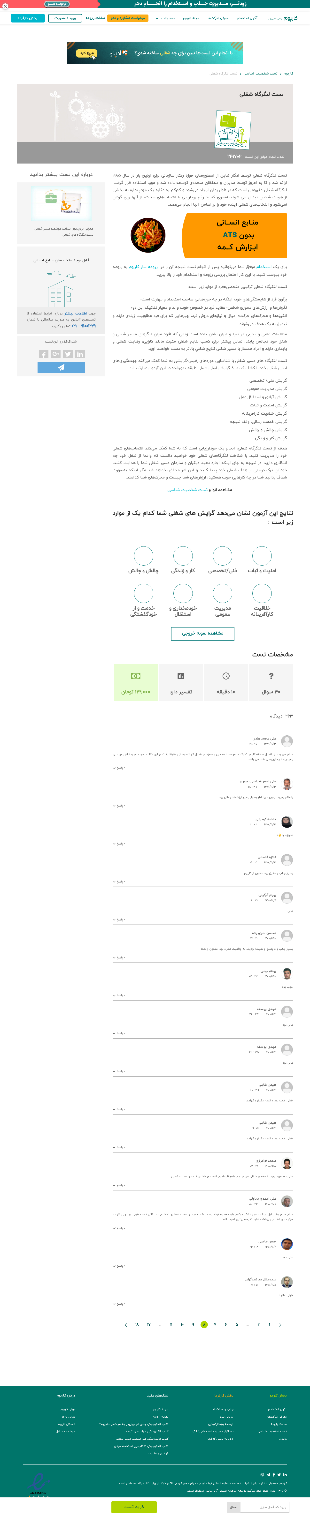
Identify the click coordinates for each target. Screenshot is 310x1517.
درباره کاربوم (68, 1409)
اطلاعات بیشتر (75, 313)
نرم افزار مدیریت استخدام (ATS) (213, 1432)
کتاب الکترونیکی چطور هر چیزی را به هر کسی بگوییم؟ (133, 1424)
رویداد (283, 1439)
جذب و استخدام (223, 1409)
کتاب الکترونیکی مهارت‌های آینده (147, 1432)
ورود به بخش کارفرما (220, 1439)
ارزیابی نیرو (226, 1417)
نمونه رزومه (160, 1417)
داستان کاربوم (66, 1424)
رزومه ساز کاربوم (143, 267)
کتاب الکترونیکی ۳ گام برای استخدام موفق (141, 1446)
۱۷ (149, 1324)
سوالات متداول (65, 1432)
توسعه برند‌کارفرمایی (220, 1424)
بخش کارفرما (27, 18)
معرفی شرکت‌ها (218, 18)
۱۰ (182, 1324)
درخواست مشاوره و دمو (128, 18)
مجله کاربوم (191, 18)
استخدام (264, 267)
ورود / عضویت (65, 18)
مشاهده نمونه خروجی (203, 633)
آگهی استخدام (247, 18)
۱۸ (137, 1324)
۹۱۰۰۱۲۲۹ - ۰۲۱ (83, 326)
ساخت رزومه (279, 1424)
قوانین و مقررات (158, 1454)
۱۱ (171, 1324)
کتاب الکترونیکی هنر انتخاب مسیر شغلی (142, 1439)
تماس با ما (68, 1417)
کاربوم (288, 73)
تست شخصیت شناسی (261, 73)
